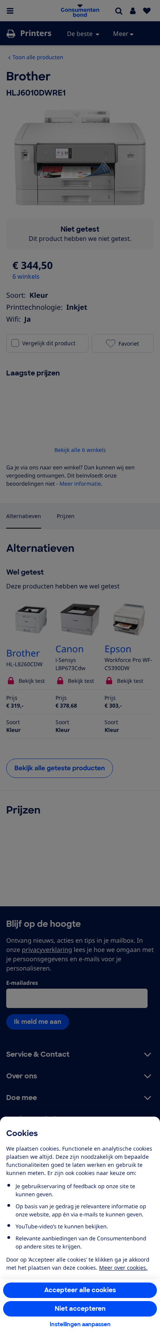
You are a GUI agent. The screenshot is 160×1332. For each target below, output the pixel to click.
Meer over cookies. (123, 1267)
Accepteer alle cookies (80, 1290)
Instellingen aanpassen (80, 1324)
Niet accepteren (80, 1309)
